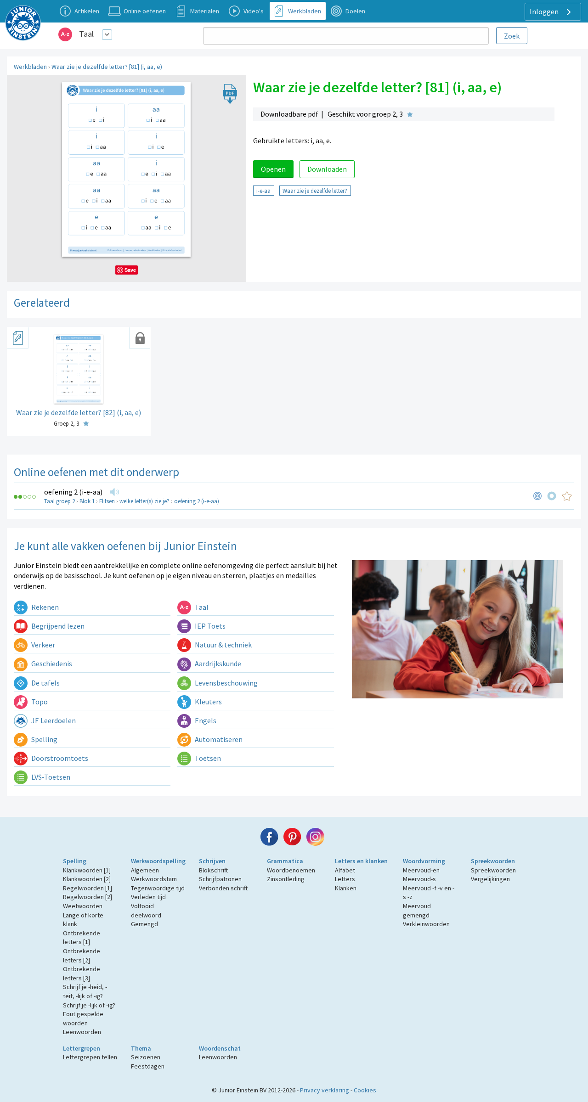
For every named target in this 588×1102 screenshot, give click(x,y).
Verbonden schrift (223, 888)
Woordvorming (424, 861)
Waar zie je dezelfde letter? (315, 190)
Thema (141, 1048)
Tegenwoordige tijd (158, 888)
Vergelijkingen (490, 879)
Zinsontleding (286, 879)
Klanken (345, 888)
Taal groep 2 (59, 501)
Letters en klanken (361, 861)
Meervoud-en (421, 870)
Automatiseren (218, 739)
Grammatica (285, 861)
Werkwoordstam (154, 879)
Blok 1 (87, 501)
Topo (39, 701)
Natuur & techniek (222, 644)
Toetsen (207, 758)
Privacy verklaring (324, 1090)
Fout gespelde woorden (83, 1018)
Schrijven (212, 861)
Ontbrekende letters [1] (81, 937)
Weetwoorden (82, 906)
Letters (345, 879)
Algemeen (145, 870)
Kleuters (207, 701)
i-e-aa (263, 190)
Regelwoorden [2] (87, 897)
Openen (273, 169)
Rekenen (44, 607)
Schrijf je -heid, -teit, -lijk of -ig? (85, 991)
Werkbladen (30, 66)
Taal (86, 33)
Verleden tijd (148, 897)
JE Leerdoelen (53, 720)
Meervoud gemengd (417, 910)
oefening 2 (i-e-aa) (73, 491)
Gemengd (144, 924)
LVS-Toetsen (50, 777)
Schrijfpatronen (220, 879)
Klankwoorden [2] (87, 879)
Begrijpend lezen (57, 625)
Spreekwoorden (493, 861)
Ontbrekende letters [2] (81, 955)
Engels (204, 720)
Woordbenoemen (291, 870)
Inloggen (545, 11)
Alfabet (345, 870)
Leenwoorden (82, 1032)
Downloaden (327, 169)
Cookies (365, 1090)
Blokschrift (213, 870)
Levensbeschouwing (225, 682)
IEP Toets (209, 625)
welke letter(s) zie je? (144, 501)
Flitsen (107, 501)
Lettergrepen (81, 1048)
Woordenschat (220, 1048)
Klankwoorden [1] (87, 870)
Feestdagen (147, 1066)
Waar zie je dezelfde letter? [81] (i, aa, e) (106, 66)
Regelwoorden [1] (87, 888)
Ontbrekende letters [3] (81, 973)
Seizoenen (145, 1057)
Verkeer (42, 644)
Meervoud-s (419, 879)
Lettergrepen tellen (90, 1057)
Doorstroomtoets (59, 758)
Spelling (43, 739)
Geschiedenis (51, 663)
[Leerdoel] (537, 496)
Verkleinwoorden (426, 924)
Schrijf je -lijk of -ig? (89, 1005)
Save (130, 269)
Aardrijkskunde (217, 663)
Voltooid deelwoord (146, 910)
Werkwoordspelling (158, 861)
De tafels (45, 682)
